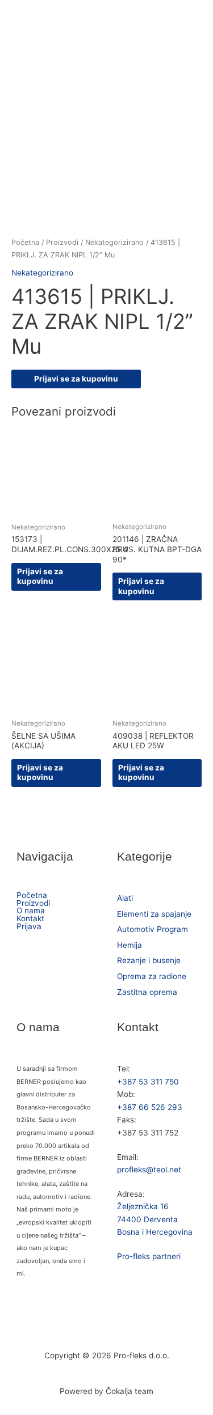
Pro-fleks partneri (149, 1256)
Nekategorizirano (114, 242)
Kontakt (30, 919)
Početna (25, 242)
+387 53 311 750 (148, 1081)
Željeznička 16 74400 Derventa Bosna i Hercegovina (155, 1219)
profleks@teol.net (149, 1169)
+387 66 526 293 (149, 1107)
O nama (30, 911)
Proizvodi (62, 242)
